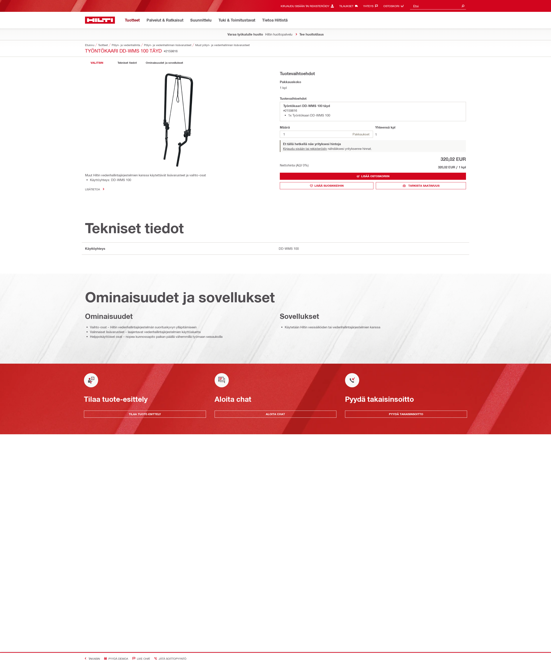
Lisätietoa (92, 189)
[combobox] (438, 5)
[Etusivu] (100, 20)
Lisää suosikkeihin (329, 185)
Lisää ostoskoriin (375, 176)
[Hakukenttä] (463, 5)
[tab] (97, 63)
